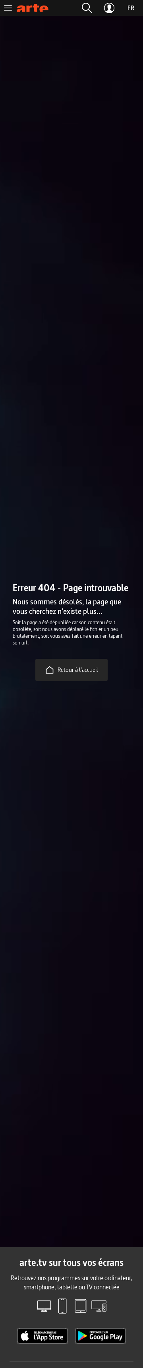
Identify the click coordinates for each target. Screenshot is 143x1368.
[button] (87, 8)
